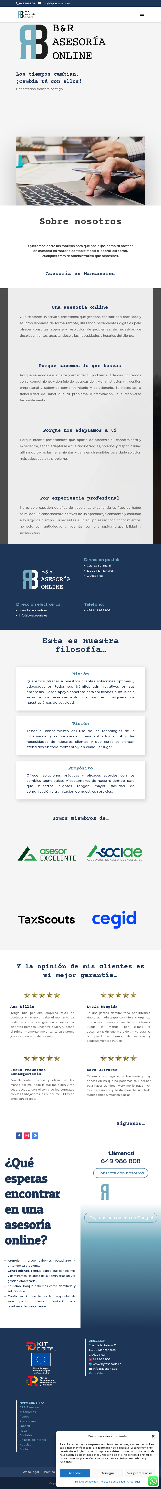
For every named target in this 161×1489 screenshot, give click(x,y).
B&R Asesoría (29, 1407)
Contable (25, 1435)
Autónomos (27, 1412)
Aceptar (75, 1473)
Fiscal (23, 1430)
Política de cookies (86, 1481)
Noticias (25, 1444)
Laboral (24, 1426)
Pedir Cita (96, 1373)
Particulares (28, 1421)
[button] (153, 1436)
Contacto (25, 1449)
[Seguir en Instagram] (27, 1135)
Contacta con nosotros (121, 1173)
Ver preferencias (140, 1473)
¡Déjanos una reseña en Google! (121, 1217)
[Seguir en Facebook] (19, 1135)
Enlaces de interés (32, 1440)
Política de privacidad (112, 1481)
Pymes (24, 1416)
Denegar (107, 1473)
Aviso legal (133, 1481)
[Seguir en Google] (35, 1135)
